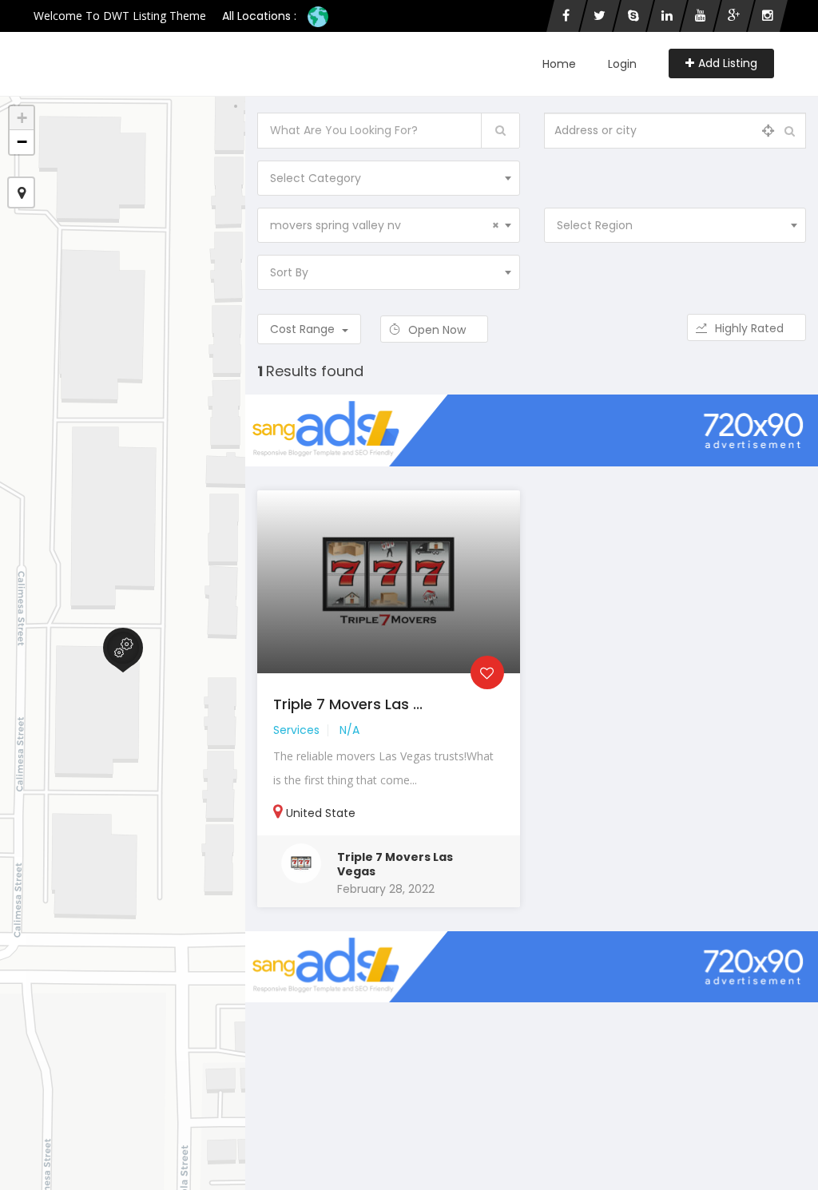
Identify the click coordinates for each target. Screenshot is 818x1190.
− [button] (22, 142)
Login (622, 64)
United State (320, 813)
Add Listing (727, 63)
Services (296, 730)
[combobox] (388, 178)
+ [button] (22, 118)
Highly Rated (751, 328)
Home (559, 64)
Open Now (438, 330)
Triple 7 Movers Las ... (348, 704)
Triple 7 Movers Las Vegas (395, 864)
